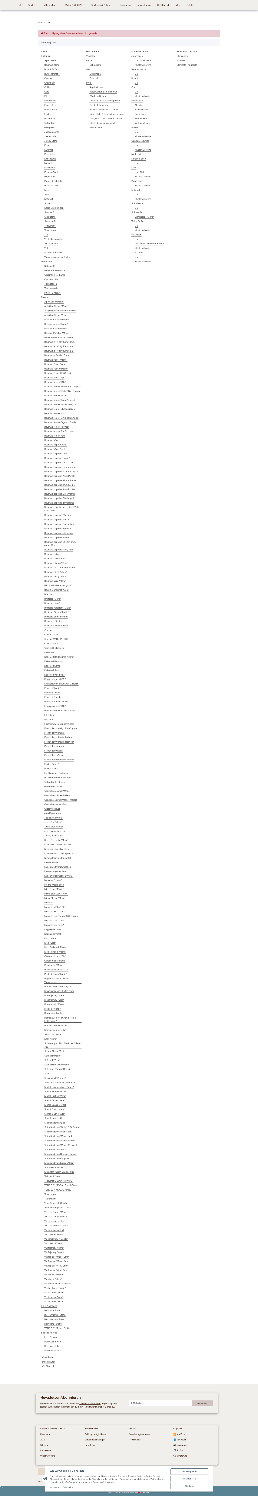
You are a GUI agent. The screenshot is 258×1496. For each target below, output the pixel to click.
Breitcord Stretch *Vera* (56, 616)
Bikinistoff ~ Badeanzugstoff (58, 585)
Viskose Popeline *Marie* (56, 1225)
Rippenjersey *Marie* (54, 995)
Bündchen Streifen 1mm (56, 625)
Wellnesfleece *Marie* (55, 1288)
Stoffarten (45, 56)
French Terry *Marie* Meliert (58, 737)
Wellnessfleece (142, 123)
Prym (89, 82)
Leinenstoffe (50, 158)
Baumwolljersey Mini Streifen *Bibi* (61, 418)
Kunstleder (49, 154)
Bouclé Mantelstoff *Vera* (56, 590)
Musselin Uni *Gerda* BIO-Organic (61, 916)
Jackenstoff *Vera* (53, 817)
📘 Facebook (179, 1439)
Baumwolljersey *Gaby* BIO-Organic (62, 386)
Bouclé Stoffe (50, 69)
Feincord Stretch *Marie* (56, 701)
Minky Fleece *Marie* (54, 898)
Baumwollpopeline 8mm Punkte (59, 489)
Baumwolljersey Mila (54, 413)
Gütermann (95, 74)
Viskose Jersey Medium (56, 1216)
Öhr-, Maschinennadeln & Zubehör (106, 118)
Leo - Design (50, 1337)
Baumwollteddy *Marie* (55, 576)
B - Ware (181, 60)
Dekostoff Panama (53, 661)
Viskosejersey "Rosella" (56, 1239)
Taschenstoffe (51, 288)
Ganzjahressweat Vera (55, 804)
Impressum (55, 1487)
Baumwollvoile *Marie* (55, 581)
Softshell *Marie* (52, 1055)
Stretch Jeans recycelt (55, 1105)
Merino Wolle (137, 154)
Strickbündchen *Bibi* (55, 1122)
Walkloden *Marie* (53, 1279)
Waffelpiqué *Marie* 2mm (56, 1256)
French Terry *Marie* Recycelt (59, 741)
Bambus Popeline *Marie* (56, 333)
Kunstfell (48, 149)
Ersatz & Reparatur (99, 105)
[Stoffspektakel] (20, 5)
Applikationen (96, 87)
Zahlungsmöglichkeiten (96, 1434)
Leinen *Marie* (51, 862)
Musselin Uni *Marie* (54, 920)
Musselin (48, 163)
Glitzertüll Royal (52, 808)
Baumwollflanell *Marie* (55, 359)
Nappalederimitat (52, 929)
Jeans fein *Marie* (53, 822)
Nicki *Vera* (50, 943)
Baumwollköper (51, 440)
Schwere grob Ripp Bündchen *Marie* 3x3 (62, 1045)
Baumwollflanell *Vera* (55, 364)
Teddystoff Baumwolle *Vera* (58, 1181)
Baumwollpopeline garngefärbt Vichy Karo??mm (62, 509)
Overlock (94, 78)
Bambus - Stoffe (52, 1310)
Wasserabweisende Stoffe (57, 257)
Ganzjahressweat (140, 141)
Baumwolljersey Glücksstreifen (59, 409)
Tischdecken (50, 284)
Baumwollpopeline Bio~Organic (59, 494)
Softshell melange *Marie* (57, 1064)
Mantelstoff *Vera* (53, 880)
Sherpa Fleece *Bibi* (54, 1051)
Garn (88, 69)
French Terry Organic (54, 755)
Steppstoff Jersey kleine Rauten (59, 1082)
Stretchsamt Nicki (53, 1118)
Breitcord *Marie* (52, 599)
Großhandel (48, 1366)
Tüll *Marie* (50, 1198)
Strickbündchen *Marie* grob (58, 1136)
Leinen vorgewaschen (55, 871)
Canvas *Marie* (52, 634)
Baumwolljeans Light (54, 377)
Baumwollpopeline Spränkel (57, 528)
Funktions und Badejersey (57, 773)
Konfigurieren (189, 1479)
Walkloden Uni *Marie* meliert (149, 243)
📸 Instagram (180, 1445)
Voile (46, 248)
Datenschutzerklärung (90, 1403)
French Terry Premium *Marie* (59, 759)
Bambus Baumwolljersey (56, 319)
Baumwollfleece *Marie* (56, 368)
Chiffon (47, 87)
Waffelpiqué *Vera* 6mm (56, 1270)
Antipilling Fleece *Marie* (56, 306)
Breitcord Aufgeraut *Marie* (57, 607)
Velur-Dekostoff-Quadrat (56, 1203)
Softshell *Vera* (52, 1060)
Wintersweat (137, 252)
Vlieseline (90, 56)
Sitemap (44, 1445)
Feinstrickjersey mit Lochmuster (60, 710)
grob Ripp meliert (52, 813)
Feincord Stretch (52, 697)
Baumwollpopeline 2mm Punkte (59, 476)
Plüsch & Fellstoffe (53, 181)
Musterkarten (48, 1361)
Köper (47, 145)
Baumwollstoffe (51, 65)
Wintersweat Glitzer (53, 1301)
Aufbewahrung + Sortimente (103, 91)
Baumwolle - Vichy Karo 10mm (59, 342)
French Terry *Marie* (54, 733)
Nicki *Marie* (50, 938)
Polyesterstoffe (51, 185)
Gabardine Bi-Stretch (54, 782)
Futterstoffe (49, 118)
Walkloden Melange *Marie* (57, 1283)
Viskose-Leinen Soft (54, 1230)
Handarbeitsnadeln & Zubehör (104, 109)
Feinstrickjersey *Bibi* (55, 706)
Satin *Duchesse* (53, 1034)
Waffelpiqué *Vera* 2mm (56, 1265)
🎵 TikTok (178, 1450)
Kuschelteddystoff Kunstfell (57, 858)
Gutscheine (47, 1357)
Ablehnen (189, 1486)
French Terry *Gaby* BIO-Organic (60, 728)
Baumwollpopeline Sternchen (58, 533)
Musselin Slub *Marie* (55, 911)
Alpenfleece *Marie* (54, 301)
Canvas (48, 78)
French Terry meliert (54, 746)
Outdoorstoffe (51, 279)
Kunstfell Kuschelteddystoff (57, 844)
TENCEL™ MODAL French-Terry (60, 1185)
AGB (42, 1439)
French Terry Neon (53, 750)
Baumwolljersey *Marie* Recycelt (60, 404)
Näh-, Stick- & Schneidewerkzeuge (107, 114)
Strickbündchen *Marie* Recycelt (60, 1145)
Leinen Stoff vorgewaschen (57, 867)
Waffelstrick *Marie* (54, 1274)
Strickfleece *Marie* (54, 1167)
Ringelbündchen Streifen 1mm (59, 991)
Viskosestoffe (51, 243)
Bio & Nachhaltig (49, 1306)
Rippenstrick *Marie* (54, 1004)
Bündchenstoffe (52, 74)
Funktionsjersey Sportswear (58, 777)
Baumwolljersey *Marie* (56, 395)
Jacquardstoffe (51, 132)
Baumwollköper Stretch (55, 444)
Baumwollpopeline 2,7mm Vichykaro (62, 471)
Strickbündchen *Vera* (55, 1149)
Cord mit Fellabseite (54, 648)
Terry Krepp (50, 230)
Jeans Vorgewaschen (54, 831)
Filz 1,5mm (49, 715)
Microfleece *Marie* (54, 889)
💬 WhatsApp (180, 1455)
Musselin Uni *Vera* (54, 925)
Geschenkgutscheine (139, 1434)
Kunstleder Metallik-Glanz (56, 849)
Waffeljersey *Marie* (54, 1248)
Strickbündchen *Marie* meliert (59, 1140)
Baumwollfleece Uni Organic (58, 373)
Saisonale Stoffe (49, 1332)
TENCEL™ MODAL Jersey (57, 1189)
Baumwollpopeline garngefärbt (59, 502)
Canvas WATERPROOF (56, 639)
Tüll (46, 234)
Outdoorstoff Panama (54, 960)
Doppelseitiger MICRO (55, 679)
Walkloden (136, 234)
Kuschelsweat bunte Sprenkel (58, 853)
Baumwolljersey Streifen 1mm (59, 431)
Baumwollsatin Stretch (55, 558)
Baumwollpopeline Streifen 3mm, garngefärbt (60, 544)
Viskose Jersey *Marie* (55, 1212)
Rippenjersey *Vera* (54, 1000)
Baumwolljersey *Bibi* (55, 382)
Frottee (47, 114)
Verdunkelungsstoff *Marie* (57, 1207)
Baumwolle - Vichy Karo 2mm (58, 346)
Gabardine (49, 123)
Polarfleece (140, 114)
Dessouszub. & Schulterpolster (105, 100)
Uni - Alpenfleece (143, 60)
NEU (177, 5)
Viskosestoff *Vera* (53, 1243)
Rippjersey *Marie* (53, 1013)
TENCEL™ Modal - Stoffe (57, 1328)
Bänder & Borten (98, 96)
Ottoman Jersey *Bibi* (55, 956)
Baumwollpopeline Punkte (56, 519)
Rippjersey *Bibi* (52, 1009)
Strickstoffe (49, 217)
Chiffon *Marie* (51, 643)
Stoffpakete (182, 56)
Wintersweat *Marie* (54, 1292)
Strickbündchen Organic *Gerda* (60, 1154)
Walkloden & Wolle (53, 252)
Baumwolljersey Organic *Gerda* (60, 422)
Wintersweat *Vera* (53, 1297)
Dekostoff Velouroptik (54, 674)
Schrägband (95, 65)
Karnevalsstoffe (52, 1346)
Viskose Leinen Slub (54, 1221)
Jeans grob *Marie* (53, 826)
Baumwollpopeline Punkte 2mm (59, 524)
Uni (136, 74)
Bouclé (134, 78)
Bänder (89, 60)
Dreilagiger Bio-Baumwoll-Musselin (61, 683)
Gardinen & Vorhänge (54, 275)
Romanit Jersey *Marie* (56, 1025)
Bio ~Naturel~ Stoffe (54, 1319)
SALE (190, 5)
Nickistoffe (49, 167)
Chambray (49, 82)
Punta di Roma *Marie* (55, 974)
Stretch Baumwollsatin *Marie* (59, 1087)
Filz (46, 96)
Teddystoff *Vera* (52, 1176)
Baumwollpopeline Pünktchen (58, 515)
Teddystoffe (50, 225)
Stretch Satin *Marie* (54, 1114)
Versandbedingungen (95, 1439)
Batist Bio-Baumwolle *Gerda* (59, 337)
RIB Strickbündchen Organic (58, 986)
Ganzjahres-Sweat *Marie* (57, 791)
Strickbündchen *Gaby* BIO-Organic (62, 1127)
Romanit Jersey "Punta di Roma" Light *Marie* (60, 1019)
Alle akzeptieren (189, 1471)
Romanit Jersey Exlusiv (56, 1030)
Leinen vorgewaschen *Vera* (58, 876)
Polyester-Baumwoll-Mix (56, 969)
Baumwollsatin (51, 554)
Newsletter (90, 1445)
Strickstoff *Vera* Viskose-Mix (59, 1172)
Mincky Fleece (138, 158)
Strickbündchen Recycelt (56, 1158)
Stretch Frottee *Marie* (55, 1091)
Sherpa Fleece (142, 118)
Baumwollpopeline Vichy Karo (58, 549)
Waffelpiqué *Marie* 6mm (56, 1261)
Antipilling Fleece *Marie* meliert (60, 310)
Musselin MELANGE (54, 907)
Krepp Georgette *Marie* (56, 840)
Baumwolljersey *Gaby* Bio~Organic (62, 391)
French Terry (50, 109)
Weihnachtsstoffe (52, 1350)
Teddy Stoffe (137, 221)
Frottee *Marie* (51, 764)
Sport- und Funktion (53, 208)
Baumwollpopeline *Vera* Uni (58, 462)
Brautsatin (49, 594)
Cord (46, 91)
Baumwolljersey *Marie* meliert (59, 400)
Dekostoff (49, 652)
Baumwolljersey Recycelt (56, 426)
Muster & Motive (52, 292)
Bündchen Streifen (53, 621)
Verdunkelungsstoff (53, 239)
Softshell (48, 199)
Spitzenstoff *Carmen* (55, 1078)
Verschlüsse (96, 127)
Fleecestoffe (50, 105)
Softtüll (47, 1073)
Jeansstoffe (50, 136)
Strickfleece (137, 203)
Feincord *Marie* (52, 688)
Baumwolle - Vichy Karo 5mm (58, 351)
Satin (46, 194)
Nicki (133, 167)
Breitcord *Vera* (52, 603)
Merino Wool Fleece (54, 884)
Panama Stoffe (51, 172)
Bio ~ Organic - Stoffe (54, 1315)
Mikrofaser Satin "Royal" (56, 893)
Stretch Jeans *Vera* (54, 1100)
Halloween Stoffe (52, 1341)
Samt (47, 190)
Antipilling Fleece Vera (55, 315)
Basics (44, 297)
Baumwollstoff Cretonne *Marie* (60, 567)
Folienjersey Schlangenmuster (59, 724)
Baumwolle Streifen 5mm (56, 355)
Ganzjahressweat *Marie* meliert (60, 800)
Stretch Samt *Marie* (54, 1109)
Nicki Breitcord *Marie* (55, 947)
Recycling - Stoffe (53, 1323)
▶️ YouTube (179, 1434)
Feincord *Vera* (52, 692)
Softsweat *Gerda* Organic (57, 1069)
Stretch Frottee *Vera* (55, 1096)
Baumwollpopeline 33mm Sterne (60, 480)
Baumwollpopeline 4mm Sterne (59, 485)
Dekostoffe (46, 261)
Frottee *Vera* (51, 768)
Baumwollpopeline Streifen (57, 537)
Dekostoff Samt (52, 666)
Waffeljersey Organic (54, 1252)
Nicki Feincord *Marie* (55, 951)
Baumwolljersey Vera (54, 435)
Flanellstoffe (50, 100)
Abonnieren (202, 1403)
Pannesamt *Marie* (53, 965)
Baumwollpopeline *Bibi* (56, 453)
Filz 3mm (48, 719)
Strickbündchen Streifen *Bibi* (59, 1163)
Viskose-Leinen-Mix (54, 1234)
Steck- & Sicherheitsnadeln (103, 123)
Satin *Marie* (50, 1039)
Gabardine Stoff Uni (53, 786)
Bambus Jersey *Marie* (56, 324)
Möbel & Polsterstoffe (54, 270)
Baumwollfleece (142, 109)
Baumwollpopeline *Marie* (57, 458)
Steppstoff (49, 212)
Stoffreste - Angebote (187, 65)
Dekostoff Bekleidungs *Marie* (59, 657)
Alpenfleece (50, 60)
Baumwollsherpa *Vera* (55, 563)
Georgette (49, 127)
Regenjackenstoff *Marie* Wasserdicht (56, 980)
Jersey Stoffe (50, 141)
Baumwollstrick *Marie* (55, 572)
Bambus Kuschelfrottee (55, 328)
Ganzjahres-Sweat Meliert (57, 795)
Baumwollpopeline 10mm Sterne (60, 467)
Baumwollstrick (138, 69)
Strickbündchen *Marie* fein (58, 1131)
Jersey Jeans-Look (53, 835)
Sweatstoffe (50, 221)
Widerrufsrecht (47, 1455)
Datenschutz (69, 1487)
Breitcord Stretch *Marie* (56, 612)
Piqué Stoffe (50, 176)
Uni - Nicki (140, 172)
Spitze (47, 203)
